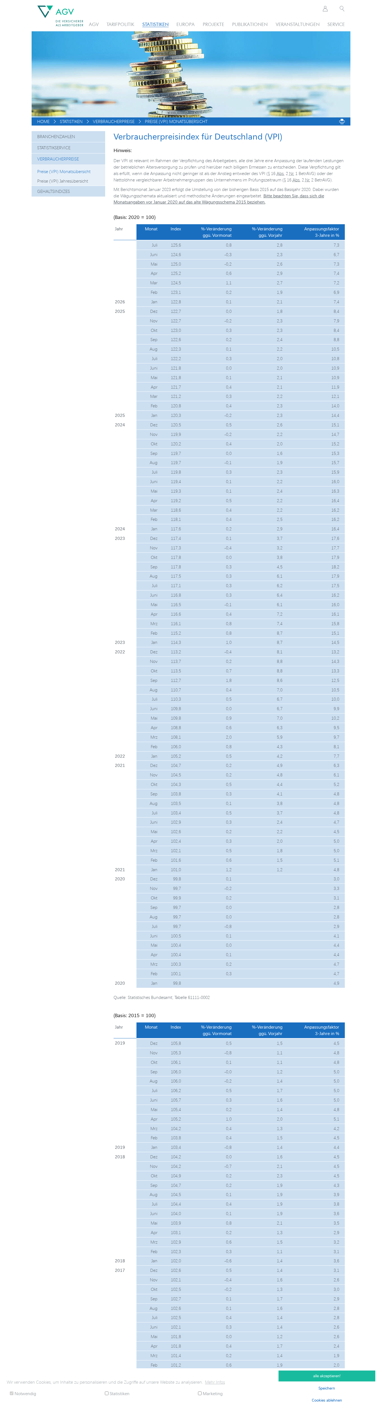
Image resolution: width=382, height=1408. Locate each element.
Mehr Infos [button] (215, 1382)
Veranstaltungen (298, 24)
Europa (185, 24)
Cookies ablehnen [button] (327, 1400)
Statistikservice (53, 147)
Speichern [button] (327, 1388)
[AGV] (60, 16)
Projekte (213, 24)
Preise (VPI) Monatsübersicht (64, 171)
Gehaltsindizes (53, 191)
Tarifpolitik (120, 24)
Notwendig (24, 1393)
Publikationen (250, 24)
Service (336, 24)
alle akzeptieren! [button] (327, 1375)
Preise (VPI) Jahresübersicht (62, 180)
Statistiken (155, 24)
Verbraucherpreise (58, 158)
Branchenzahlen (56, 136)
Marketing (212, 1393)
